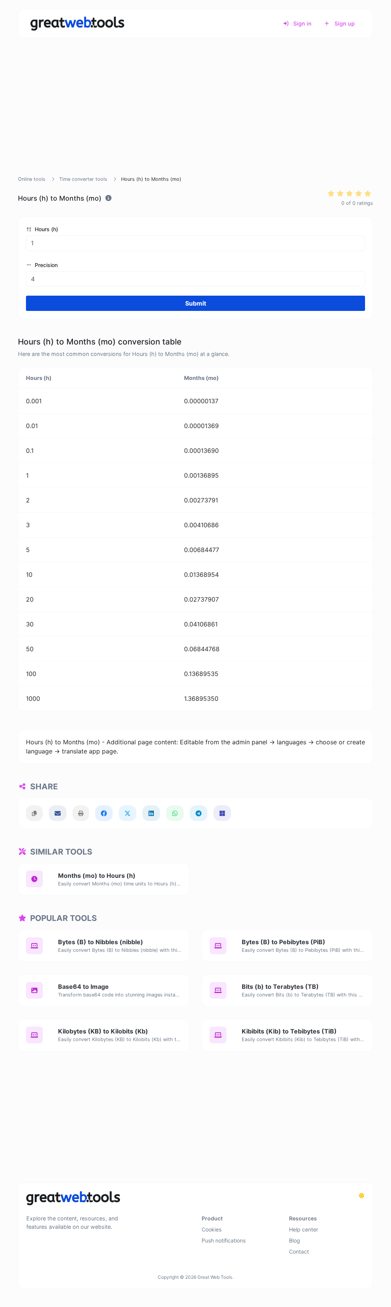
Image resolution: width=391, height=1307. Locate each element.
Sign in (302, 23)
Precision (45, 265)
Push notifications (224, 1240)
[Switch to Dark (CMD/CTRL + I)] (361, 1196)
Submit (195, 303)
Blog (294, 1240)
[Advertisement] (195, 116)
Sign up (344, 23)
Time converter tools (83, 179)
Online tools (31, 179)
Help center (303, 1229)
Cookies (211, 1229)
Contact (299, 1251)
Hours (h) (45, 229)
